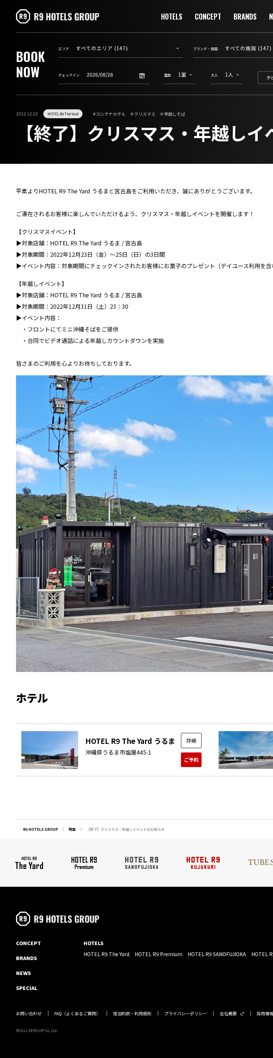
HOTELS (171, 16)
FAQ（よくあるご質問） (77, 1013)
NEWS (23, 972)
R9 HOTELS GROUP (40, 829)
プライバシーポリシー (185, 1013)
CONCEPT (208, 16)
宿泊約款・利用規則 (132, 1013)
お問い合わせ (29, 1013)
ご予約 (191, 759)
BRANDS (245, 16)
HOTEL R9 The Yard (63, 113)
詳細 (191, 740)
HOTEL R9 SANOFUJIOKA (217, 954)
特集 (72, 829)
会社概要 (228, 1013)
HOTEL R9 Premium (158, 954)
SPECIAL (26, 987)
